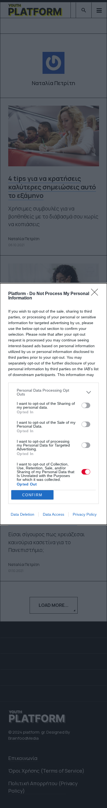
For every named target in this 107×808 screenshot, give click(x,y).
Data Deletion (22, 514)
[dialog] (53, 404)
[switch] (85, 405)
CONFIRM (32, 495)
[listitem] (53, 392)
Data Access (53, 514)
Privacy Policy (85, 514)
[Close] (96, 294)
